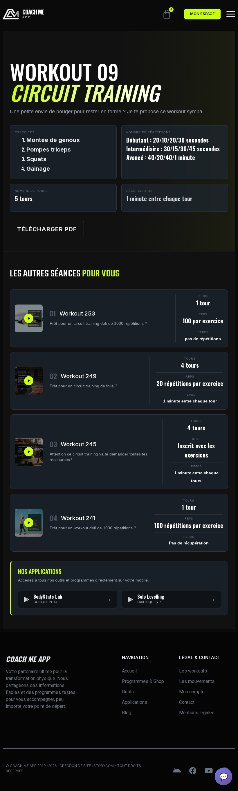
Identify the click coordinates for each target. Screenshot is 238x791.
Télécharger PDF (47, 229)
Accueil (129, 671)
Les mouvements (196, 681)
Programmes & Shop (143, 681)
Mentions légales (196, 712)
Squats (36, 159)
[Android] (177, 770)
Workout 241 (78, 518)
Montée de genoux (53, 139)
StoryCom (103, 765)
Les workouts (193, 671)
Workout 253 (77, 313)
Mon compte (192, 692)
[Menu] (230, 14)
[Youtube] (208, 770)
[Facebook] (192, 770)
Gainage (38, 168)
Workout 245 (78, 444)
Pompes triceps (48, 149)
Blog (126, 712)
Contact (186, 702)
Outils (128, 692)
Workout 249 (78, 376)
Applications (134, 702)
